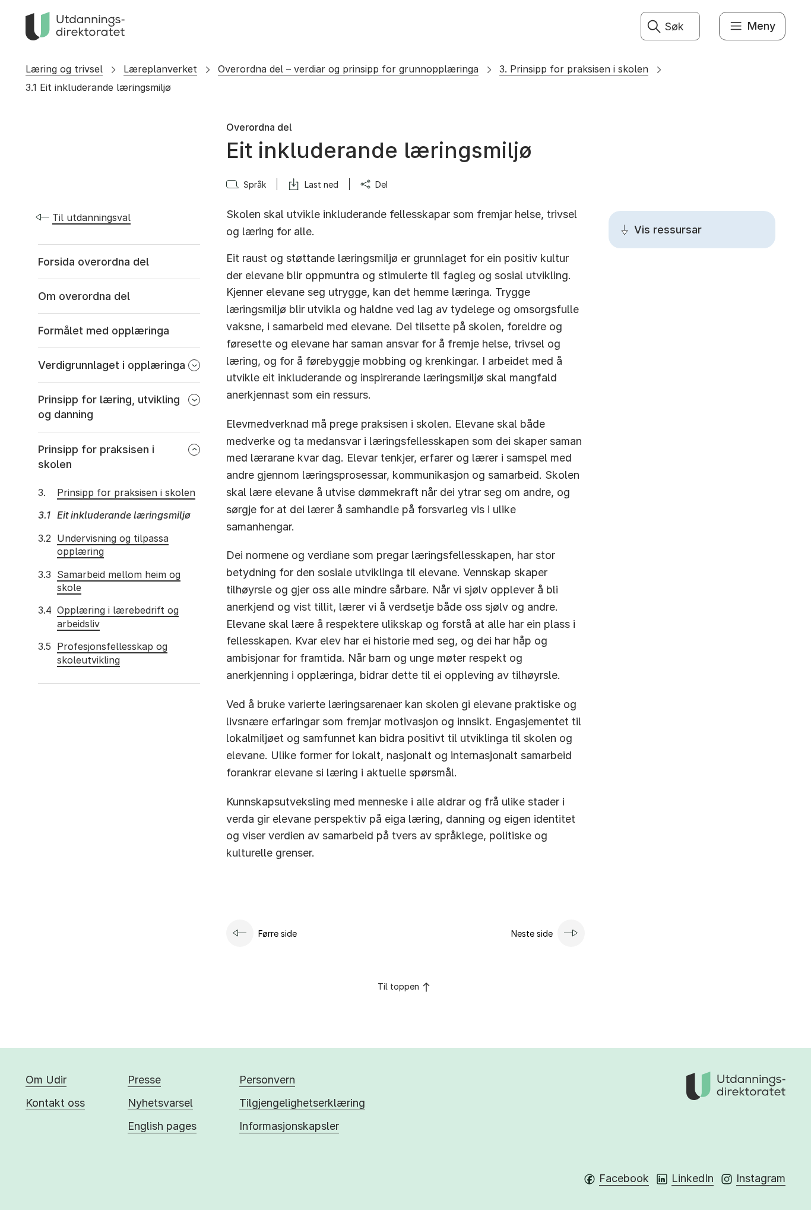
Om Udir (46, 1079)
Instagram (760, 1178)
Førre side (277, 933)
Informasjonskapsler (289, 1126)
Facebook (624, 1178)
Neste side (532, 933)
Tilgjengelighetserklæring (302, 1103)
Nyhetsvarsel (160, 1103)
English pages (162, 1126)
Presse (144, 1079)
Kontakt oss (55, 1103)
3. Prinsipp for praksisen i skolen (573, 69)
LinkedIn (692, 1178)
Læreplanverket (160, 69)
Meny (761, 26)
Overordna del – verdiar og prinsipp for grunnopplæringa (348, 69)
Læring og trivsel (64, 69)
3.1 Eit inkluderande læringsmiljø (98, 87)
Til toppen (398, 986)
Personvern (267, 1079)
